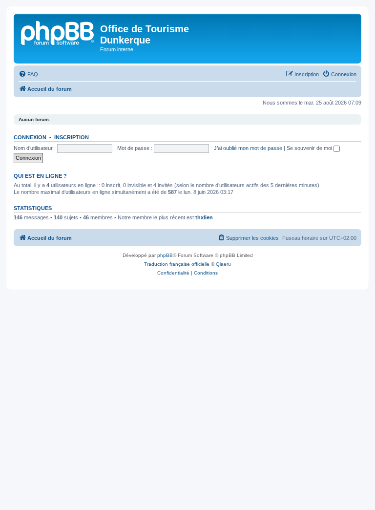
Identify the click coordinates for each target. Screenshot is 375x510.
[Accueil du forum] (58, 31)
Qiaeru (223, 264)
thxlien (204, 217)
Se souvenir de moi (310, 148)
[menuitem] (28, 74)
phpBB (165, 255)
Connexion (30, 137)
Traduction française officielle (176, 264)
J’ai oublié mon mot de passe (248, 148)
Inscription (71, 137)
